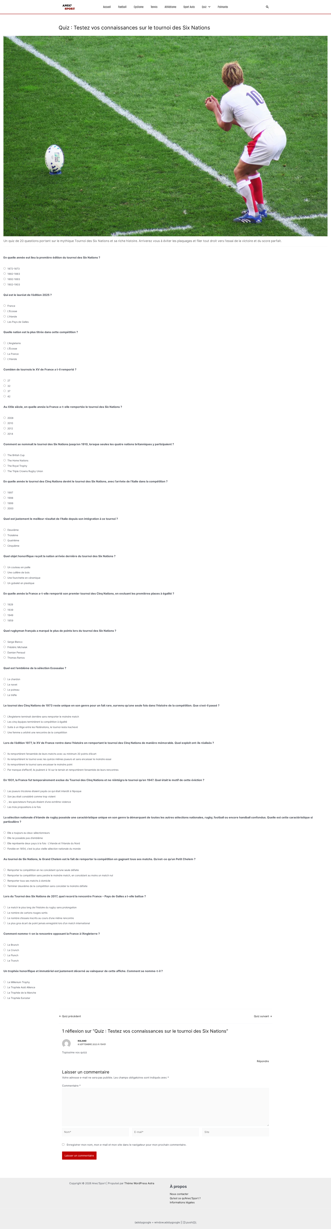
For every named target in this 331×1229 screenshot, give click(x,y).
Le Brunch (13, 944)
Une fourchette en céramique (23, 577)
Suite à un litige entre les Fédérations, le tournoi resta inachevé (42, 727)
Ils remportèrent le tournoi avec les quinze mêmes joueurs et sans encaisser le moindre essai (59, 759)
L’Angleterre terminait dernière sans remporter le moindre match (43, 716)
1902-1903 (13, 284)
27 (8, 380)
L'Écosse (12, 348)
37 (8, 391)
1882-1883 (13, 273)
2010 (10, 423)
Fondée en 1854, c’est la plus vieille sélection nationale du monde (44, 848)
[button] (208, 7)
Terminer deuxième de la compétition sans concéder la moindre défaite (47, 886)
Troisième (12, 535)
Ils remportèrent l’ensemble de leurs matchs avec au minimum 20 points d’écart (51, 753)
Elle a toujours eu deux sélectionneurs (28, 832)
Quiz (204, 7)
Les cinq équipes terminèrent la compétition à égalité (37, 721)
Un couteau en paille (18, 567)
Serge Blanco (14, 641)
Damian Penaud (16, 652)
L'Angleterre (14, 343)
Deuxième (13, 529)
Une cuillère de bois (18, 572)
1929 (10, 604)
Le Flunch (12, 955)
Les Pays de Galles (18, 321)
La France (13, 353)
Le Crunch (13, 950)
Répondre (263, 1061)
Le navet (12, 684)
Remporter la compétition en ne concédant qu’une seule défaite (43, 870)
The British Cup (16, 455)
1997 (10, 492)
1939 (10, 609)
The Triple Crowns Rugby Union (25, 471)
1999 (10, 503)
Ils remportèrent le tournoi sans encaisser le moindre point (39, 764)
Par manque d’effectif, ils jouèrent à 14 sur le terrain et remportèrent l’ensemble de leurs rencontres (62, 769)
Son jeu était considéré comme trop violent (31, 796)
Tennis (154, 7)
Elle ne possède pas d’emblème (25, 837)
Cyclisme (138, 7)
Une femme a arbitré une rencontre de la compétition (37, 732)
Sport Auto (189, 7)
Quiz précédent (70, 1016)
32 (8, 385)
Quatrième (13, 540)
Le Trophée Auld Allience (21, 987)
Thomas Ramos (16, 657)
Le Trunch (13, 960)
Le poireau (13, 689)
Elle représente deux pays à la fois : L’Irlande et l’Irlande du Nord (43, 843)
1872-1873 (13, 268)
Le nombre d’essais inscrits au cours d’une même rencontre (40, 918)
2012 (10, 428)
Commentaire (71, 1085)
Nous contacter (179, 1194)
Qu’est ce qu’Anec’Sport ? (185, 1198)
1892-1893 (13, 279)
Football (122, 7)
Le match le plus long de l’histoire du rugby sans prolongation (42, 907)
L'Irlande (12, 316)
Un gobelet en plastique (20, 583)
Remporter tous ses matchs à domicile (28, 880)
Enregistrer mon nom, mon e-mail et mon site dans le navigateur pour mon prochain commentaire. (126, 1144)
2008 (10, 417)
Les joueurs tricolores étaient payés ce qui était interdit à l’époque (44, 791)
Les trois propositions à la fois (24, 806)
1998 (10, 497)
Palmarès (223, 7)
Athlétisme (170, 7)
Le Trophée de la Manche (21, 992)
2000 (10, 508)
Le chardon (13, 679)
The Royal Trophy (17, 465)
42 (8, 396)
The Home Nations (17, 460)
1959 (10, 620)
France (11, 305)
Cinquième (13, 545)
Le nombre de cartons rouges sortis (27, 912)
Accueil (107, 7)
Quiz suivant (263, 1016)
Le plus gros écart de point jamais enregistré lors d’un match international (48, 923)
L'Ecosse (12, 311)
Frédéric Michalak (17, 647)
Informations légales (182, 1202)
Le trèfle (12, 695)
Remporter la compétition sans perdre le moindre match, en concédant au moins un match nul (60, 875)
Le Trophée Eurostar (18, 997)
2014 (10, 433)
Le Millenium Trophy (18, 982)
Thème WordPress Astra (139, 1183)
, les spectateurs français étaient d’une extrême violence (39, 801)
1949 (10, 615)
